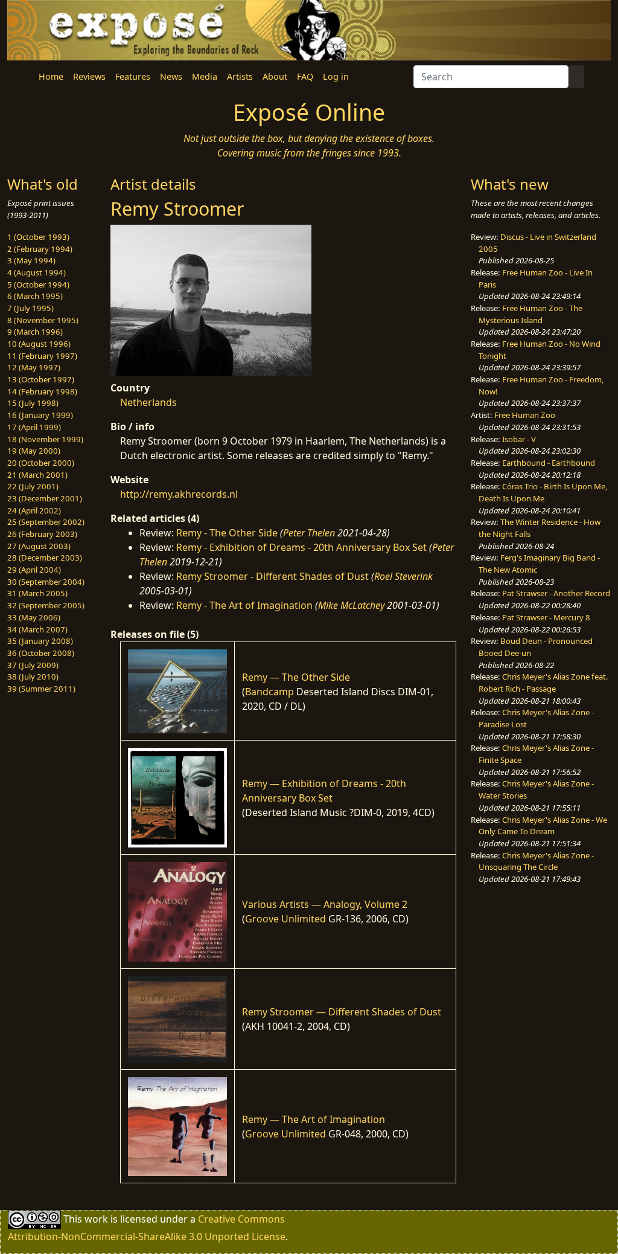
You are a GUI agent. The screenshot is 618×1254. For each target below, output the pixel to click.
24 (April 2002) (34, 510)
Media (204, 76)
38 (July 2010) (33, 676)
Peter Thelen (309, 532)
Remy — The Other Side (296, 677)
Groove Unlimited (285, 918)
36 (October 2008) (40, 653)
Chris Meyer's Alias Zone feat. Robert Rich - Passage (543, 682)
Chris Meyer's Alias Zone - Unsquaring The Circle (536, 861)
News (171, 76)
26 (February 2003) (42, 534)
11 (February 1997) (42, 355)
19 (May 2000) (33, 450)
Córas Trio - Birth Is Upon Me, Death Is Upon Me (543, 492)
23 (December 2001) (44, 498)
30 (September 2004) (45, 581)
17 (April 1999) (34, 427)
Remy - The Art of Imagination (244, 605)
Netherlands (148, 402)
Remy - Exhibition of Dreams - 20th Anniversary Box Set (301, 547)
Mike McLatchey (351, 605)
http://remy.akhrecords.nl (179, 494)
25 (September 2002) (45, 521)
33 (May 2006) (33, 617)
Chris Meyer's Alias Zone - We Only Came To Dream (543, 825)
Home (51, 76)
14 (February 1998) (42, 391)
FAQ (305, 76)
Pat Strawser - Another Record (556, 593)
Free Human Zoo (524, 415)
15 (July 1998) (33, 402)
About (275, 76)
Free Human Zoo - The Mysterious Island (530, 314)
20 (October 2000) (40, 462)
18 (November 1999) (45, 439)
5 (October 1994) (38, 284)
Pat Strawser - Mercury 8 (546, 617)
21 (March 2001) (37, 474)
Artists (240, 76)
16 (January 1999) (40, 415)
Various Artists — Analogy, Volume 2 (324, 904)
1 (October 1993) (38, 236)
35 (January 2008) (40, 640)
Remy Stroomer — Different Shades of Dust (341, 1011)
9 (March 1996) (35, 331)
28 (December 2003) (44, 557)
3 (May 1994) (31, 260)
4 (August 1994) (36, 272)
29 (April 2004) (34, 569)
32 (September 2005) (45, 605)
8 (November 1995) (42, 320)
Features (132, 76)
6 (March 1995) (35, 296)
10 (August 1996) (39, 343)
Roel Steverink (403, 576)
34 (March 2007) (37, 629)
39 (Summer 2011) (41, 688)
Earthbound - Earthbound (548, 462)
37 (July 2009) (33, 665)
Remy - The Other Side (227, 532)
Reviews (89, 76)
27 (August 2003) (39, 546)
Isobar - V (519, 439)
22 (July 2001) (33, 486)
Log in (336, 76)
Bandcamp (269, 691)
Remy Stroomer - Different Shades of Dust (272, 576)
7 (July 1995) (30, 308)
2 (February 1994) (39, 248)
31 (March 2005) (37, 593)
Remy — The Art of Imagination (313, 1119)
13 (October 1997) (40, 379)
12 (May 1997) (33, 367)
